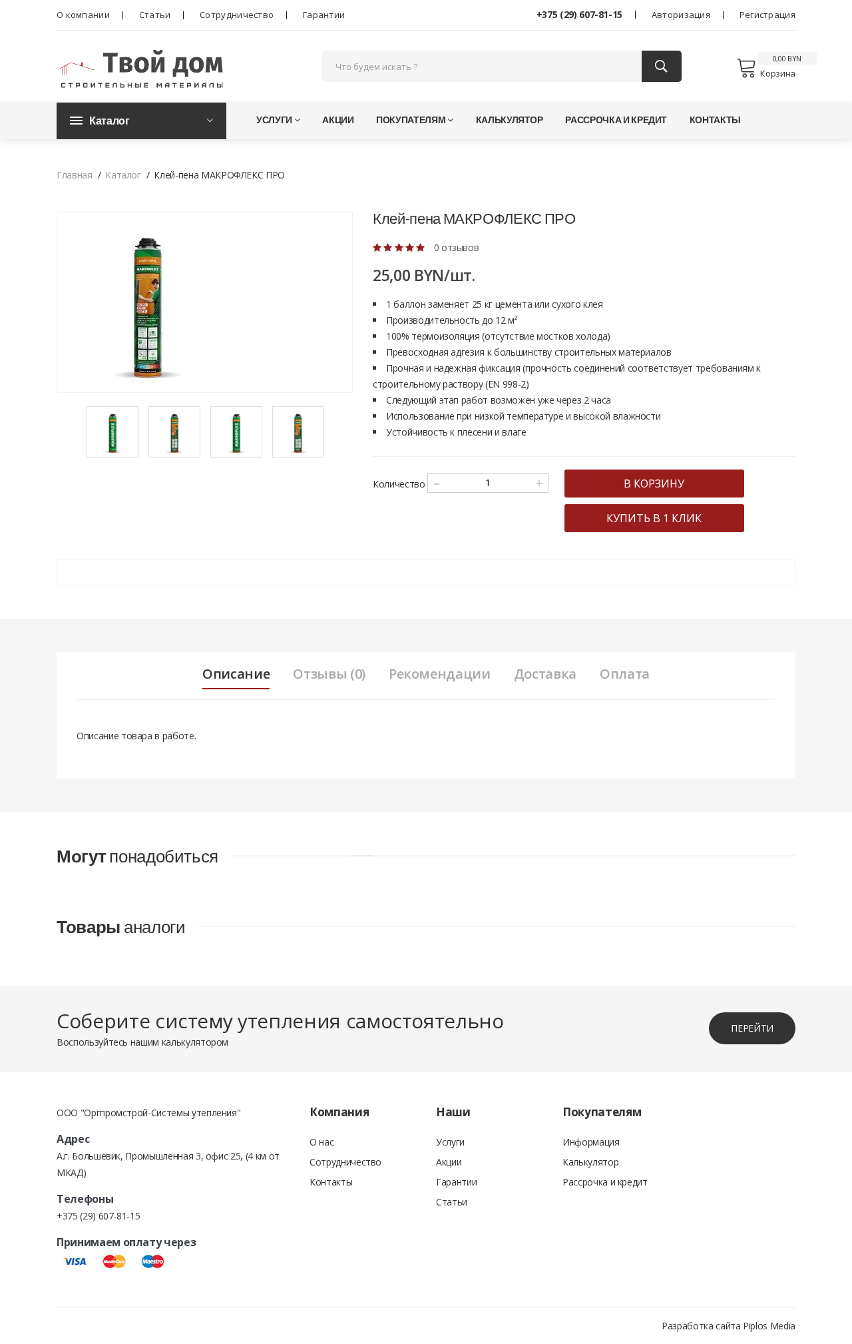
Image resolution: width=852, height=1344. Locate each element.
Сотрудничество (237, 15)
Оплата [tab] (625, 674)
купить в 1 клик (654, 518)
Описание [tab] (236, 674)
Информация (591, 1142)
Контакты (715, 119)
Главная (75, 174)
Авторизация (681, 15)
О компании (83, 15)
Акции (337, 119)
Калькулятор (509, 119)
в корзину (654, 483)
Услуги (274, 119)
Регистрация (767, 15)
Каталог (123, 174)
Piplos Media (769, 1325)
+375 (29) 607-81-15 (579, 14)
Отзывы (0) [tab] (329, 674)
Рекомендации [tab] (440, 674)
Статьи (155, 15)
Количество (399, 484)
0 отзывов (456, 247)
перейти (752, 1028)
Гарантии (324, 15)
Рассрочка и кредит (616, 119)
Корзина (777, 73)
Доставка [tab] (545, 674)
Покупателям (410, 119)
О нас (321, 1142)
